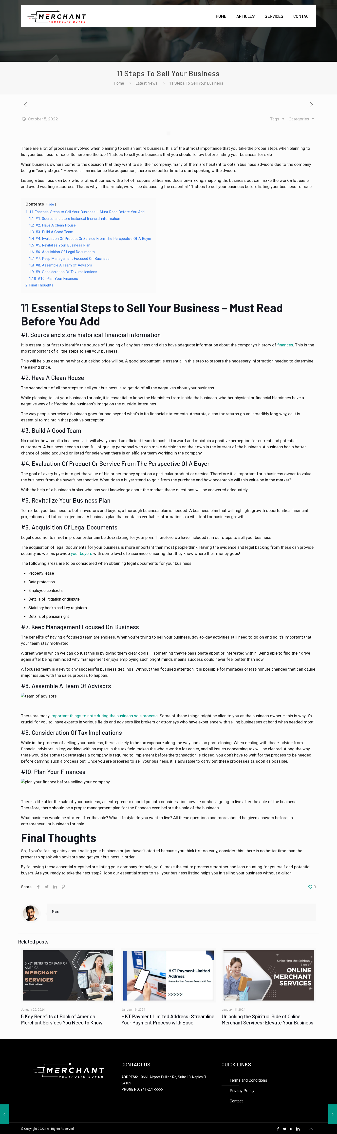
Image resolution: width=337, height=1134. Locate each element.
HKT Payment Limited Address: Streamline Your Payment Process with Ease (167, 1019)
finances (285, 344)
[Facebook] (278, 1129)
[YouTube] (291, 1129)
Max (55, 911)
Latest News (146, 83)
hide (51, 204)
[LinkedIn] (298, 1129)
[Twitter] (284, 1129)
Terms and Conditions (248, 1080)
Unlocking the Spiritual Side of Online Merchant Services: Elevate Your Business (267, 1019)
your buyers (81, 553)
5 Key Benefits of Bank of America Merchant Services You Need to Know (62, 1019)
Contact (236, 1101)
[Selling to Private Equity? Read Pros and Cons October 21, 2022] (332, 1114)
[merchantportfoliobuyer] (56, 16)
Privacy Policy (242, 1090)
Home (119, 83)
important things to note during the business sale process (104, 715)
